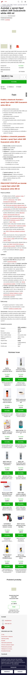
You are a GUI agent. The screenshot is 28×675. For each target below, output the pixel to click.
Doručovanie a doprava (7, 636)
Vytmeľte (5, 216)
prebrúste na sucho (15, 220)
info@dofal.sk (8, 620)
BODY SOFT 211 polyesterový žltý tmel (12, 218)
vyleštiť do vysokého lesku (15, 308)
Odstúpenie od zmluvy (6, 648)
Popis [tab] (14, 94)
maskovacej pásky (21, 225)
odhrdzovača (11, 199)
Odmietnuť (7, 671)
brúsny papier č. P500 (9, 238)
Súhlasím (20, 671)
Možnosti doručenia (5, 69)
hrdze (22, 196)
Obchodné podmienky (6, 642)
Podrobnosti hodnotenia (6, 17)
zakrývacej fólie (12, 225)
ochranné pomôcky (11, 261)
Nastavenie (13, 667)
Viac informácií (15, 663)
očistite (21, 249)
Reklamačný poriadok (6, 646)
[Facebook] (2, 627)
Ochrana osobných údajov (7, 644)
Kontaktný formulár (5, 651)
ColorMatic (7, 19)
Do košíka (14, 81)
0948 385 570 (8, 623)
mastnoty (17, 196)
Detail (13, 606)
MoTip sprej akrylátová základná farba (15, 205)
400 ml (19, 331)
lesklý (19, 340)
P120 (10, 222)
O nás (2, 634)
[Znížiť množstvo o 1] (21, 77)
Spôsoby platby (5, 638)
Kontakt (3, 640)
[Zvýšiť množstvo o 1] (26, 77)
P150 (14, 222)
